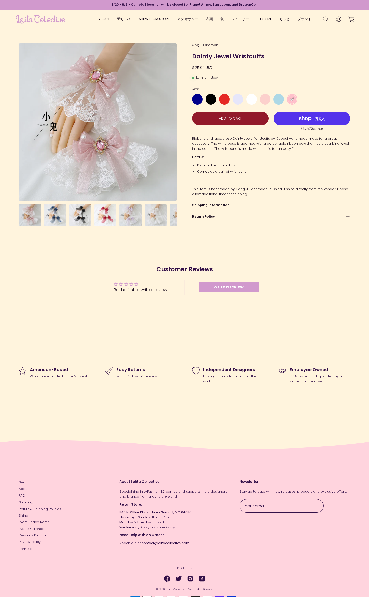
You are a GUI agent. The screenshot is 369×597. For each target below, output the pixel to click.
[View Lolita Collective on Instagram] (190, 578)
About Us (26, 489)
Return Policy (203, 216)
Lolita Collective (176, 589)
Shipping (26, 502)
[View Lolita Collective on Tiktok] (202, 578)
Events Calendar (32, 529)
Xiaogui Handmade (205, 45)
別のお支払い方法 (312, 128)
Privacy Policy (30, 542)
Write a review (228, 287)
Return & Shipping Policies (40, 509)
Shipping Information (211, 205)
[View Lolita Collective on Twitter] (178, 578)
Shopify (207, 589)
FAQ (22, 495)
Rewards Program (33, 535)
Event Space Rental (34, 522)
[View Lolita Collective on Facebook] (167, 578)
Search (25, 482)
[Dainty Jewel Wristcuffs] (30, 215)
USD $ (180, 568)
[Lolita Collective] (40, 19)
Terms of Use (30, 548)
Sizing (23, 515)
